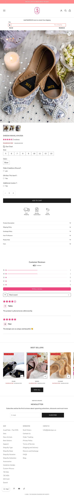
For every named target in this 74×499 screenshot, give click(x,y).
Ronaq (37, 381)
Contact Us (27, 433)
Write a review (37, 289)
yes (6, 171)
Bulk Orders (27, 430)
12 (46, 154)
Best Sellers (7, 441)
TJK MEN (6, 475)
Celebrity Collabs (9, 465)
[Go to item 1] (5, 128)
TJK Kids (6, 472)
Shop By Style (8, 451)
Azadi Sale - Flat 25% (10, 430)
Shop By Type (8, 448)
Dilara (13, 381)
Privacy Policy (27, 441)
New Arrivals (7, 437)
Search (5, 483)
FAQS (25, 454)
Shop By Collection (9, 458)
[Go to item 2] (12, 128)
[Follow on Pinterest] (14, 489)
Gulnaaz (60, 381)
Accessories (7, 461)
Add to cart (37, 201)
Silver (6, 163)
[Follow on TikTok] (24, 489)
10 (34, 154)
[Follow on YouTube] (19, 489)
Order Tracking (28, 437)
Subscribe (53, 415)
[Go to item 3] (18, 128)
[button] (8, 139)
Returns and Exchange (30, 451)
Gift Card (6, 479)
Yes (6, 178)
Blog (24, 458)
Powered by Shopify (43, 494)
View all (37, 390)
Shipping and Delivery (30, 448)
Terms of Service (29, 444)
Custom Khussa (8, 468)
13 (51, 154)
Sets (4, 433)
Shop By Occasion (9, 454)
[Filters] (5, 295)
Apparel (6, 444)
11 (40, 154)
